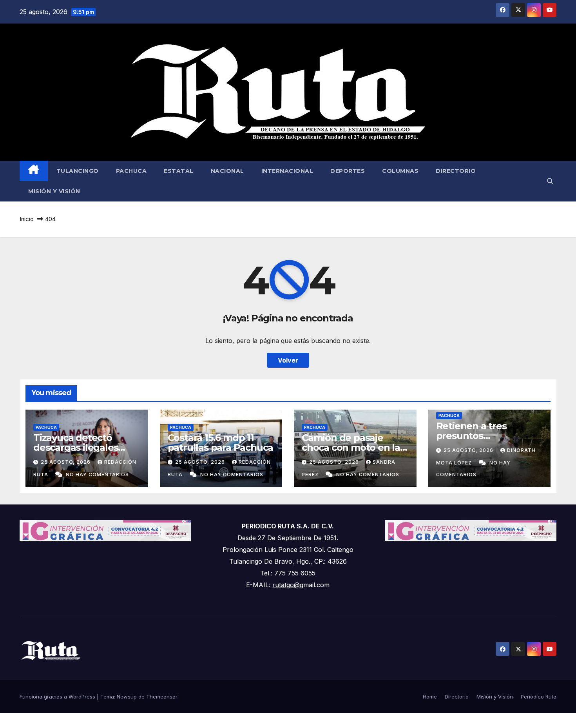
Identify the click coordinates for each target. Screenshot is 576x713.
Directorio (456, 170)
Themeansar (162, 696)
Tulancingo (77, 170)
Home (430, 696)
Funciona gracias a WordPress (58, 696)
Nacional (227, 170)
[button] (550, 181)
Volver (288, 360)
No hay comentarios (97, 474)
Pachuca (131, 170)
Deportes (347, 170)
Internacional (287, 170)
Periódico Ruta (538, 696)
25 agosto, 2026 (66, 462)
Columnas (400, 170)
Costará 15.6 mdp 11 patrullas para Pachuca (221, 442)
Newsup (127, 696)
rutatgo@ (286, 585)
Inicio (27, 219)
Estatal (179, 170)
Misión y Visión (54, 191)
